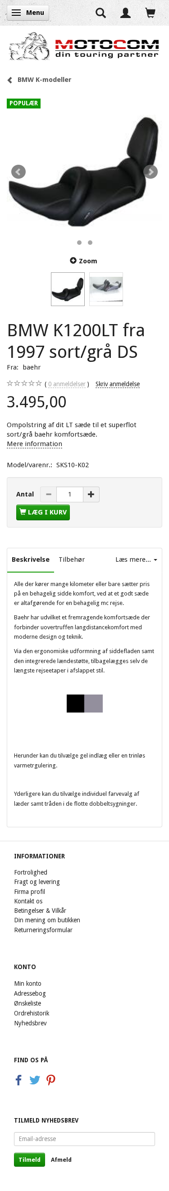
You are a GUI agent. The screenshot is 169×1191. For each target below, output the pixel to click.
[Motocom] (84, 46)
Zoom (88, 261)
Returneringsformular (43, 930)
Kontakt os (28, 901)
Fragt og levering (37, 881)
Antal (26, 494)
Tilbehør (72, 559)
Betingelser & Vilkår (40, 910)
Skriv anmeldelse (118, 384)
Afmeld (61, 1159)
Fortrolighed (30, 872)
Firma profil (29, 891)
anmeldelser (67, 384)
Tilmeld (29, 1159)
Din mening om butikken (47, 920)
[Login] (125, 12)
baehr (32, 367)
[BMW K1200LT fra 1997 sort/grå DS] (84, 171)
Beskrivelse (31, 559)
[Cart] (150, 12)
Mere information (34, 444)
